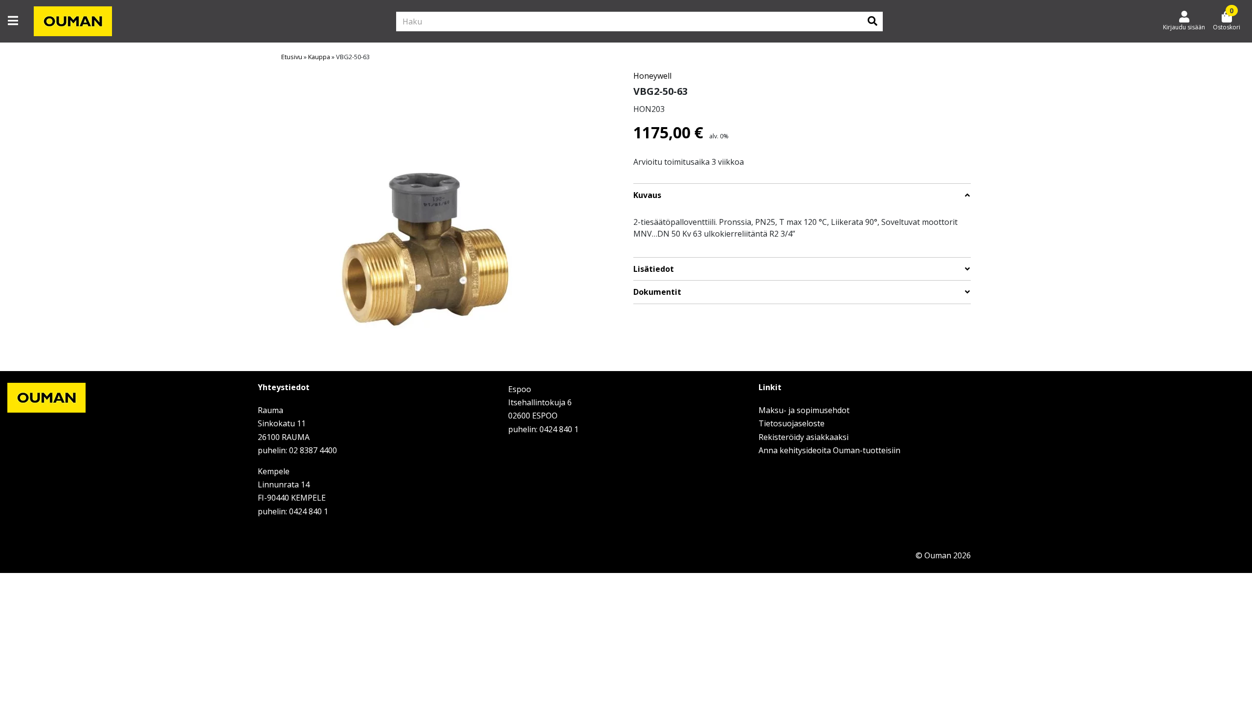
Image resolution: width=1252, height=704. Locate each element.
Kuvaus (647, 195)
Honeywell (652, 75)
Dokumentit (657, 292)
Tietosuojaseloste (792, 423)
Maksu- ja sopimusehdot (804, 410)
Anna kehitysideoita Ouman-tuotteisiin (829, 450)
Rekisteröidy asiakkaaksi (804, 437)
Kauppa (319, 56)
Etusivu (291, 56)
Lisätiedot (653, 269)
